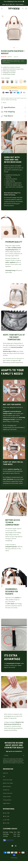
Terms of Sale (7, 796)
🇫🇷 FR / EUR (6, 816)
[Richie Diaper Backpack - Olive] (12, 81)
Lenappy (15, 857)
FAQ (4, 776)
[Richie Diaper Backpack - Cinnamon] (7, 81)
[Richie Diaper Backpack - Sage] (16, 81)
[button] (2, 8)
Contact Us (6, 790)
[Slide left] (10, 47)
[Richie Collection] (25, 81)
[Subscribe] (23, 755)
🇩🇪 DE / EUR (6, 819)
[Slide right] (17, 47)
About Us (5, 773)
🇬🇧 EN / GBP (6, 813)
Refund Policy (7, 786)
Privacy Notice (7, 800)
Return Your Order (8, 783)
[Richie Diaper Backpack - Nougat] (21, 81)
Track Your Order (7, 780)
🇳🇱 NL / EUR (6, 823)
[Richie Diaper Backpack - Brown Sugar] (3, 81)
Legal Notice (6, 803)
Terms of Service (7, 793)
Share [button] (4, 102)
